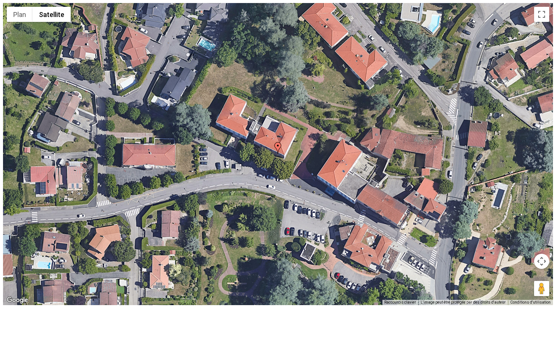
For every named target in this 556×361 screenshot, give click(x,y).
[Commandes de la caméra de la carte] (541, 261)
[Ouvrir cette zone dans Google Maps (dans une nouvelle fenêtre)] (17, 300)
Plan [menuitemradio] (19, 15)
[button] (278, 148)
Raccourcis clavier (400, 302)
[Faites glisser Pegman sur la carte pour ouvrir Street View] (541, 288)
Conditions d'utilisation (530, 302)
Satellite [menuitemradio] (51, 15)
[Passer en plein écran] (541, 14)
